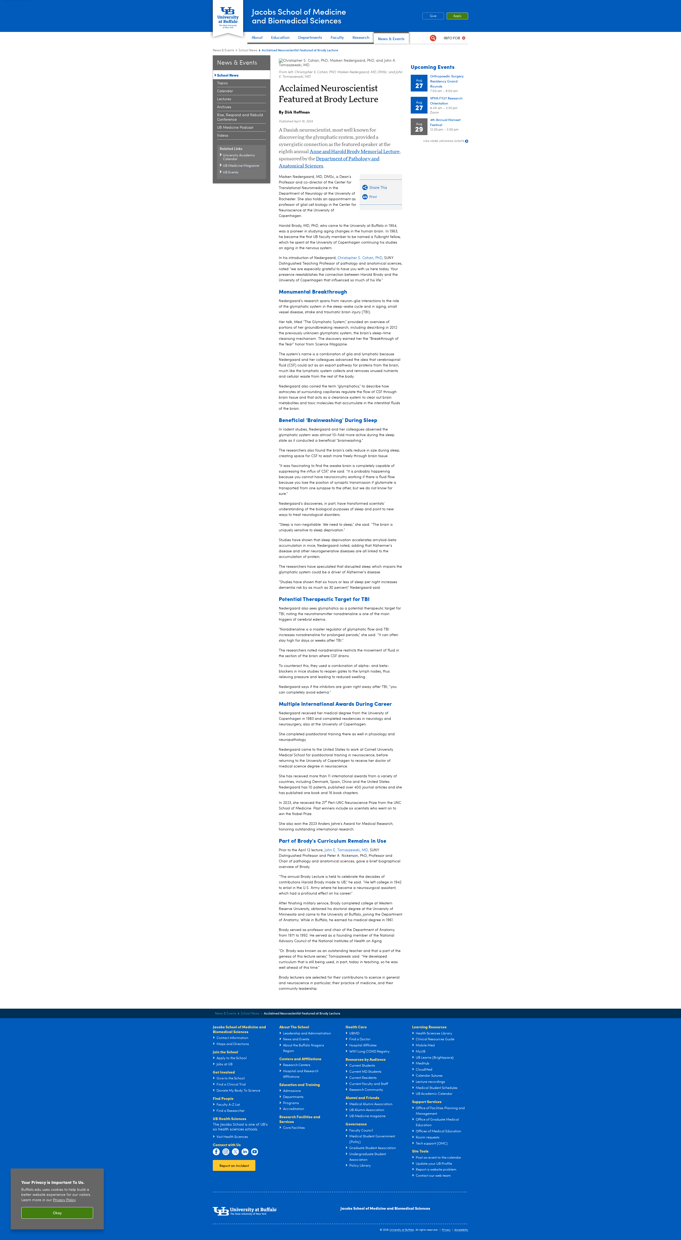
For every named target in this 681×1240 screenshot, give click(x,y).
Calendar (225, 91)
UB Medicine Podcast (235, 128)
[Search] (433, 38)
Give (433, 16)
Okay (57, 1213)
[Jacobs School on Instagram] (225, 1152)
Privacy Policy (64, 1200)
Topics (222, 83)
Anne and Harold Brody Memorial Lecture (355, 151)
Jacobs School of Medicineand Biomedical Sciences (299, 16)
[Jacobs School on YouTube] (254, 1152)
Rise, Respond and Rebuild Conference (240, 117)
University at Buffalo (401, 1230)
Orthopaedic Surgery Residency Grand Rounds (447, 81)
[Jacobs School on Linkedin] (245, 1152)
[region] (57, 1198)
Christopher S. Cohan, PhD (360, 258)
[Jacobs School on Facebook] (216, 1152)
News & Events (223, 50)
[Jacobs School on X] (235, 1152)
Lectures (224, 99)
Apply (457, 16)
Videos (222, 135)
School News (248, 50)
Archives (224, 107)
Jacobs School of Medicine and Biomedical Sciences (385, 1208)
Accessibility (461, 1230)
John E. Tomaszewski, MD (346, 850)
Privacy (446, 1230)
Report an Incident (234, 1165)
